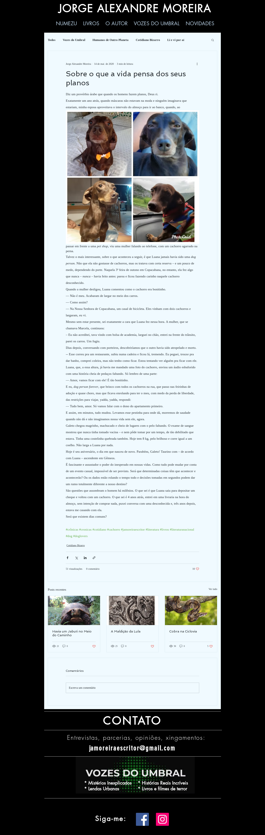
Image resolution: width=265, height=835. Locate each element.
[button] (212, 39)
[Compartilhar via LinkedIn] (85, 557)
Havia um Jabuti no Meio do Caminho (72, 633)
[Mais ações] (197, 64)
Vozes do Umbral (74, 40)
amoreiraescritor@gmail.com (133, 748)
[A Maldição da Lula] (133, 610)
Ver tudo (213, 589)
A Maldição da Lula (125, 631)
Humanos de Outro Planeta (110, 40)
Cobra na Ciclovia (183, 631)
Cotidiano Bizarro (148, 40)
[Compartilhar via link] (94, 557)
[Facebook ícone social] (142, 819)
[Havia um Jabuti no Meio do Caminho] (74, 610)
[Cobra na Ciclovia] (191, 610)
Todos (52, 40)
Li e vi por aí (175, 40)
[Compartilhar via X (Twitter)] (76, 557)
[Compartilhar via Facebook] (67, 557)
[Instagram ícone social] (162, 819)
